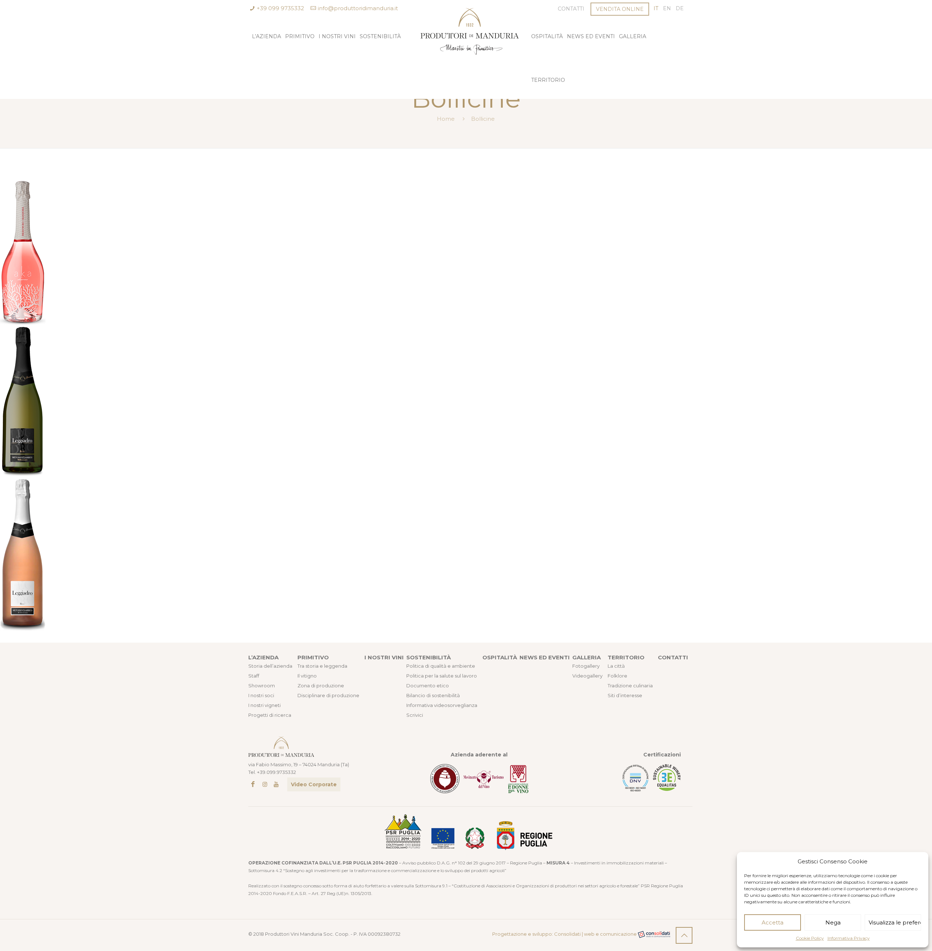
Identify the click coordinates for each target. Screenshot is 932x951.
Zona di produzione (320, 685)
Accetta (772, 922)
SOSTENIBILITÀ (428, 657)
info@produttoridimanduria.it (358, 8)
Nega (833, 922)
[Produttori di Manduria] (466, 22)
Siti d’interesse (625, 695)
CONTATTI (673, 657)
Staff (253, 676)
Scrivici (414, 715)
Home (446, 118)
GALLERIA (586, 657)
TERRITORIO (626, 657)
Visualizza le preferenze (895, 922)
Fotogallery (586, 666)
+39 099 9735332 (280, 8)
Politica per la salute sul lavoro (441, 676)
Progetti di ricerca (269, 715)
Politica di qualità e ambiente (440, 666)
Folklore (617, 676)
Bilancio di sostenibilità (433, 695)
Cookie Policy (810, 938)
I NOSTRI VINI (384, 657)
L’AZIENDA (263, 657)
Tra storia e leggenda (322, 666)
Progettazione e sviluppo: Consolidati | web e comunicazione (565, 934)
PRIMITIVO (313, 657)
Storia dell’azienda (270, 666)
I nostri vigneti (264, 705)
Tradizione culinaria (630, 685)
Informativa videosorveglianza (441, 705)
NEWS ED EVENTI (545, 657)
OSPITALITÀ (499, 657)
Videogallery (587, 676)
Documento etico (427, 685)
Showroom (261, 685)
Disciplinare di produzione (328, 695)
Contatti (571, 8)
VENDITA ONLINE (620, 9)
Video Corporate (314, 784)
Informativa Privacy (849, 938)
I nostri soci (261, 695)
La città (616, 666)
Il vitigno (307, 676)
